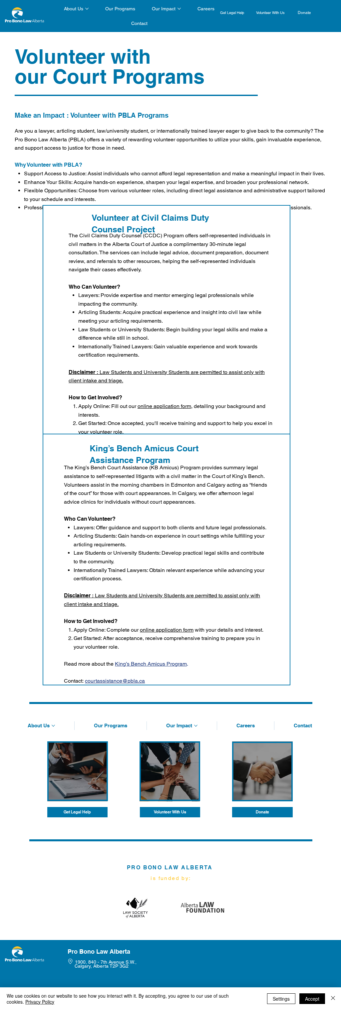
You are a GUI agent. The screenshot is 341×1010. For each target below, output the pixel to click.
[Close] (333, 999)
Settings (281, 998)
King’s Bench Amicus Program (151, 664)
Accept (312, 998)
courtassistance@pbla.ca (115, 681)
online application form (164, 406)
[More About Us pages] (87, 8)
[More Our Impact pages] (179, 8)
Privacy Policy (39, 1001)
